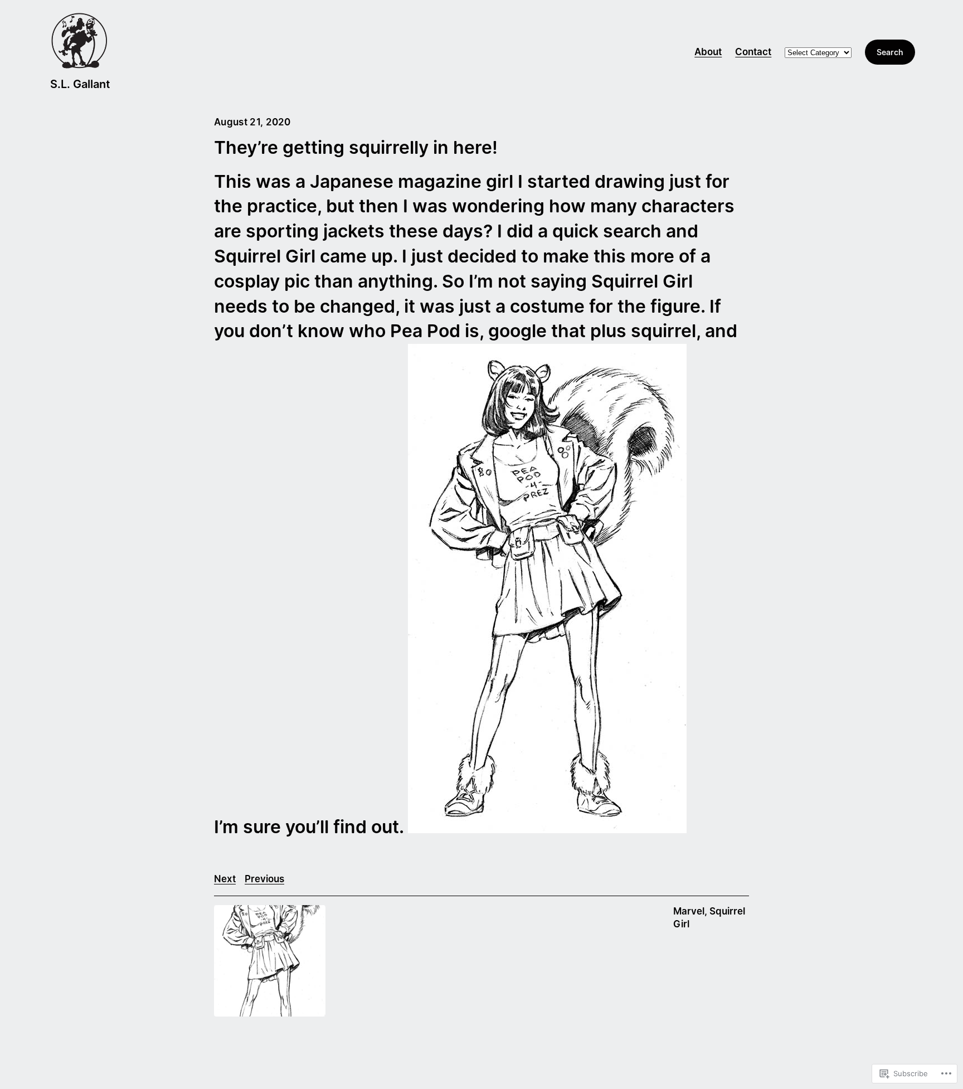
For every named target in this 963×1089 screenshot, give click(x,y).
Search (890, 52)
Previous (264, 878)
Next (225, 878)
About (708, 51)
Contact (753, 51)
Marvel (688, 911)
